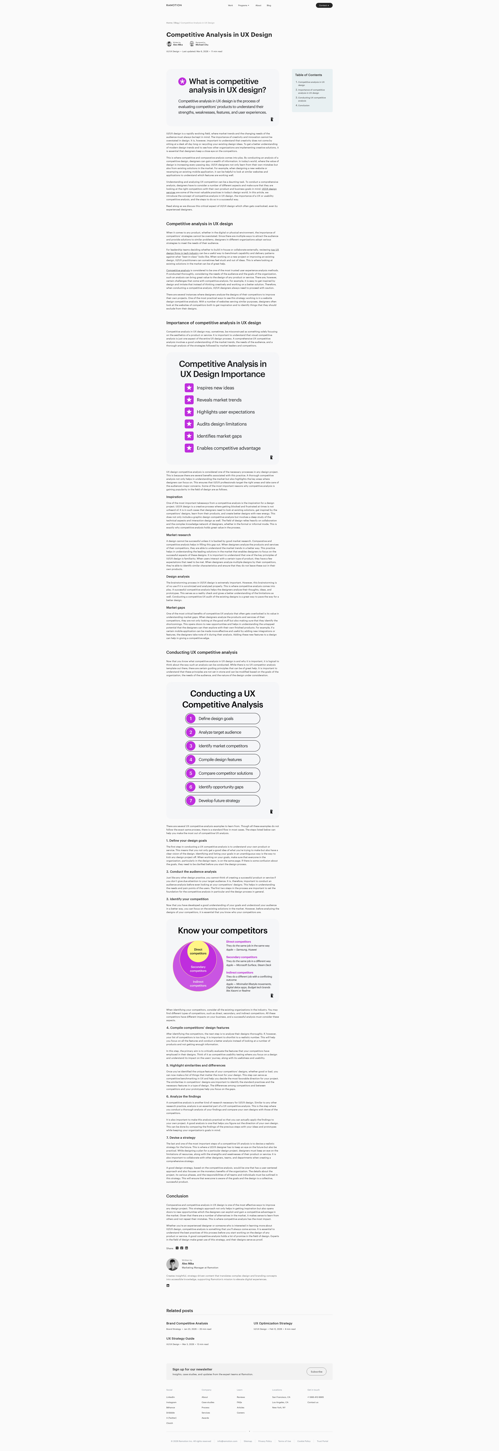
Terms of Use (284, 1441)
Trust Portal (322, 1441)
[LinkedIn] (167, 1286)
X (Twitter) (171, 1417)
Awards (205, 1417)
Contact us (312, 1402)
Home (169, 22)
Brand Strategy (173, 1329)
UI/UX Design (172, 51)
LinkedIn (170, 1397)
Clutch (169, 1423)
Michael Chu (202, 45)
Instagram (171, 1402)
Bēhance (170, 1407)
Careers (241, 1412)
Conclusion (304, 105)
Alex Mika (178, 45)
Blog (176, 22)
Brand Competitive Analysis (187, 1323)
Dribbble (170, 1412)
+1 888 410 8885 (315, 1397)
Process (205, 1407)
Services (206, 1412)
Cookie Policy (304, 1441)
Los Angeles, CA (280, 1402)
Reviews (241, 1397)
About (205, 1397)
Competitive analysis (178, 270)
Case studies (208, 1402)
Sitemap (248, 1441)
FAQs (239, 1402)
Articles (240, 1407)
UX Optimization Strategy (273, 1323)
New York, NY (278, 1407)
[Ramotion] (195, 5)
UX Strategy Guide (180, 1338)
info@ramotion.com (227, 1441)
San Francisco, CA (281, 1397)
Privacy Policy (265, 1441)
